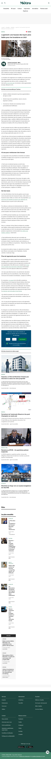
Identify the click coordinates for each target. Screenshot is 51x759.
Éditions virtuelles (39, 700)
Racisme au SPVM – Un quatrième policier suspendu (15, 451)
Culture (20, 8)
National (10, 606)
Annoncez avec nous (7, 722)
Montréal (12, 27)
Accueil (3, 27)
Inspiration (27, 8)
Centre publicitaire (6, 725)
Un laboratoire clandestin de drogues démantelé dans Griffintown (12, 591)
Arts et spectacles (11, 563)
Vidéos (3, 709)
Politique (10, 538)
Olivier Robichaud (13, 388)
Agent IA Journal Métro (14, 424)
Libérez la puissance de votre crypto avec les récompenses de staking (8, 671)
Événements (5, 703)
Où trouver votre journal (41, 703)
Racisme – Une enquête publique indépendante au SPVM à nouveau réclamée (12, 546)
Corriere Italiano (39, 709)
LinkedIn (20, 734)
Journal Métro (5, 649)
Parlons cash (44, 8)
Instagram (20, 725)
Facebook (20, 719)
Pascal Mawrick (12, 534)
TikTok (19, 728)
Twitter (20, 722)
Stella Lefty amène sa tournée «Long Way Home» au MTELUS (12, 569)
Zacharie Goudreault (12, 62)
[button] (2, 3)
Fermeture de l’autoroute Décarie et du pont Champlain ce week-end (15, 415)
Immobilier (35, 8)
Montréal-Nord (4, 447)
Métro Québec (38, 706)
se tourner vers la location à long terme (12, 291)
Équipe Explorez (5, 677)
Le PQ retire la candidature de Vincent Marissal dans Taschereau (12, 525)
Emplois (4, 700)
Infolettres (20, 700)
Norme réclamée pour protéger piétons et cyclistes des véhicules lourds (11, 614)
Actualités (6, 8)
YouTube (20, 731)
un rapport (11, 280)
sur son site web (10, 83)
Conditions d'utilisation (36, 756)
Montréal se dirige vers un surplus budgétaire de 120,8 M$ (16, 486)
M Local (13, 8)
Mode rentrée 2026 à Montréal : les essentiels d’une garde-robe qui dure (8, 643)
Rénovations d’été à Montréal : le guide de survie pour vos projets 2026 (8, 657)
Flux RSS (20, 703)
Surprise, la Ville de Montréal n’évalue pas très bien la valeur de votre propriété (15, 377)
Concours (4, 706)
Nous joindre (5, 719)
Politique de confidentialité (8, 736)
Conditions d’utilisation (7, 733)
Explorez (25, 11)
